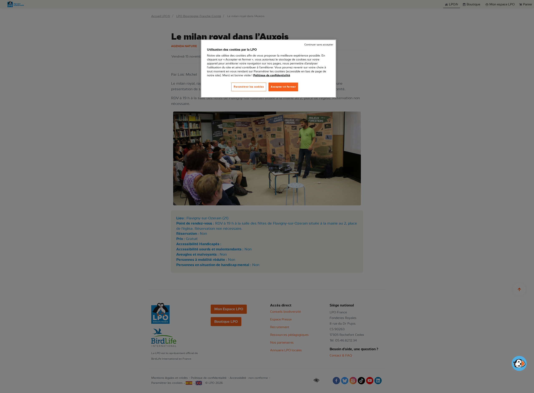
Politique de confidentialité (271, 75)
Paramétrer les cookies (249, 86)
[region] (268, 68)
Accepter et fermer (283, 86)
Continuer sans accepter (318, 44)
